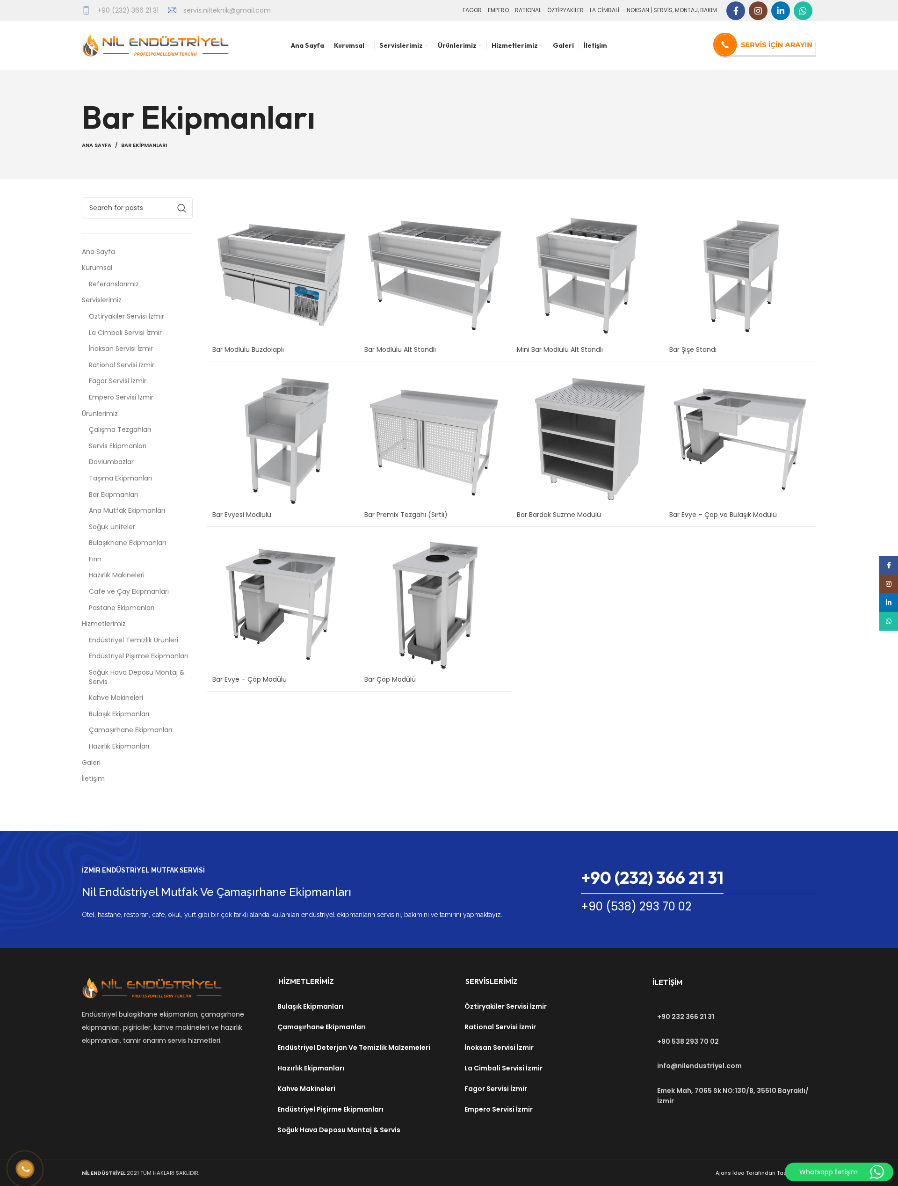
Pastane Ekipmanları (121, 608)
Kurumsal (97, 267)
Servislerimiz (102, 300)
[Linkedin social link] (780, 10)
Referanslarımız (114, 284)
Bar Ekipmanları (113, 494)
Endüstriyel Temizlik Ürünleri (133, 640)
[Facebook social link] (735, 10)
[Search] (182, 208)
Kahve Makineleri (116, 697)
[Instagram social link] (758, 10)
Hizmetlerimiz (104, 623)
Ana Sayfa (96, 145)
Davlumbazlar (111, 462)
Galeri (91, 762)
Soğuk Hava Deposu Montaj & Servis (137, 677)
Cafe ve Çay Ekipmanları (129, 591)
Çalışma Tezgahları (120, 429)
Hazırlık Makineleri (117, 575)
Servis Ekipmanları (117, 446)
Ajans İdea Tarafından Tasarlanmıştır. (766, 1173)
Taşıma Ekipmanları (120, 478)
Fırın (95, 559)
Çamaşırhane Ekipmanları (130, 730)
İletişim (93, 778)
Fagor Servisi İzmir (117, 381)
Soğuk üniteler (112, 527)
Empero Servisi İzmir (121, 397)
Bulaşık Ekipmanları (119, 714)
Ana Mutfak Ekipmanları (127, 510)
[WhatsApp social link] (803, 10)
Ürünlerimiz (100, 413)
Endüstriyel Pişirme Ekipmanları (138, 656)
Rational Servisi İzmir (121, 365)
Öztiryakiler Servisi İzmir (126, 316)
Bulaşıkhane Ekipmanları (127, 542)
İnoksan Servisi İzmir (121, 348)
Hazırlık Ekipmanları (119, 746)
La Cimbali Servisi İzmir (125, 332)
